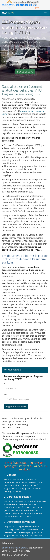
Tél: (5, 395)
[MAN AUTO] (20, 4)
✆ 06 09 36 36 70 (25, 71)
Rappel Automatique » (16, 406)
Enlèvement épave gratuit (15, 547)
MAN (8, 13)
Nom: (6, 384)
